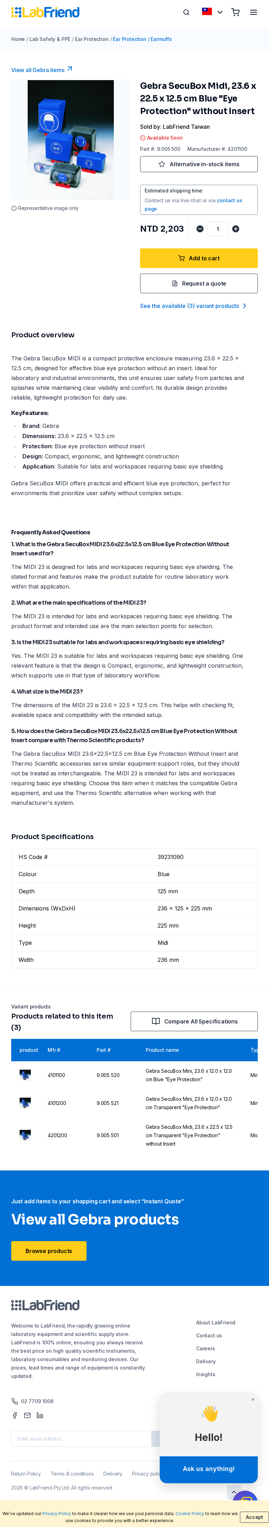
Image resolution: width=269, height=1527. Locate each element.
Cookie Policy (189, 1513)
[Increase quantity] (235, 228)
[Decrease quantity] (200, 228)
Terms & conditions (72, 1474)
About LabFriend (215, 1322)
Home (18, 39)
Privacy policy (148, 1474)
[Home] (45, 12)
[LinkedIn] (39, 1415)
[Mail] (27, 1415)
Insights (205, 1374)
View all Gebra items (37, 69)
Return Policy (26, 1474)
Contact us (209, 1335)
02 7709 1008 (37, 1401)
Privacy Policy (56, 1513)
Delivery (206, 1361)
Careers (205, 1348)
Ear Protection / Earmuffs (142, 39)
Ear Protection (91, 39)
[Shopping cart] (235, 12)
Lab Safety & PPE (49, 39)
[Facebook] (14, 1415)
